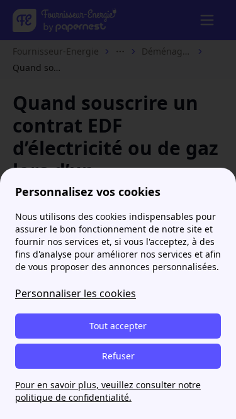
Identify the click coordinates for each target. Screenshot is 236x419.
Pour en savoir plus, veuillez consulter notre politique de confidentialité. (108, 391)
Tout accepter (118, 326)
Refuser (118, 356)
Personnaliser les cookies (75, 293)
